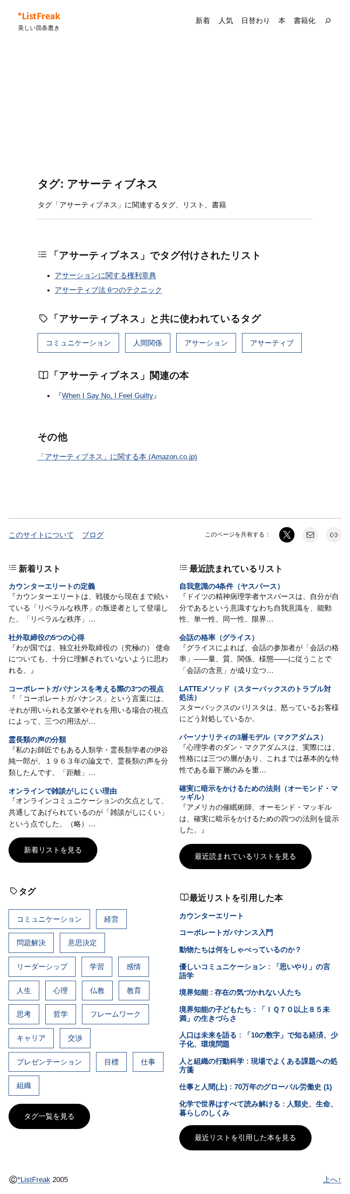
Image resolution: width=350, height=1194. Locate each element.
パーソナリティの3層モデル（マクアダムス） (253, 737)
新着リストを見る (53, 850)
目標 (111, 1062)
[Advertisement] (175, 109)
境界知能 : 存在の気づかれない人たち (240, 992)
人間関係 (147, 343)
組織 (24, 1085)
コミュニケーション (78, 343)
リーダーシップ (42, 966)
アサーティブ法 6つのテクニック (108, 290)
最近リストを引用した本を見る (245, 1137)
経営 (111, 919)
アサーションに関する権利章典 (105, 275)
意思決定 (82, 942)
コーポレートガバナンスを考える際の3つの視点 (86, 688)
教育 (134, 990)
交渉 (75, 1038)
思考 (24, 1014)
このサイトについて (41, 535)
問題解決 (31, 942)
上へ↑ (332, 1179)
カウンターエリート (211, 915)
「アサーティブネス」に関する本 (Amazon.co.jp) (117, 456)
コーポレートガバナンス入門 (226, 932)
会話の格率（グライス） (219, 637)
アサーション (206, 343)
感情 (133, 966)
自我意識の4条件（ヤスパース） (231, 586)
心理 (60, 990)
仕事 (148, 1062)
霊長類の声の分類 (37, 739)
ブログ (93, 535)
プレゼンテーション (49, 1062)
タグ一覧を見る (49, 1116)
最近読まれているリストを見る (245, 856)
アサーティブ (272, 343)
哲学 (60, 1014)
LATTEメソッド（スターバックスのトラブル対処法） (255, 693)
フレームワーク (115, 1014)
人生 (24, 990)
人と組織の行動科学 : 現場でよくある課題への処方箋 (258, 1065)
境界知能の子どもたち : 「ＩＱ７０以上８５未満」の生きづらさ (254, 1014)
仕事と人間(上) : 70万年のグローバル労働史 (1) (255, 1086)
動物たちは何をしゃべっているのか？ (240, 949)
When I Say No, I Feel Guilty (107, 395)
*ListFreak (39, 15)
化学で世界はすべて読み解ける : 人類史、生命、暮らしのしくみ (258, 1108)
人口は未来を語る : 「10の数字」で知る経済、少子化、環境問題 (258, 1039)
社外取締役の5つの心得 (47, 637)
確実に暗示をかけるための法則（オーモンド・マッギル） (258, 793)
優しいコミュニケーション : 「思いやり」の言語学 (254, 971)
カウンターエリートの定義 (52, 586)
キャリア (31, 1038)
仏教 (97, 990)
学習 (97, 966)
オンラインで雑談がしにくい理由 (63, 791)
